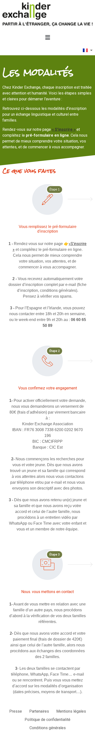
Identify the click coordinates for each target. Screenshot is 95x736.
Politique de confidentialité (47, 719)
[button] (47, 37)
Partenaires (39, 711)
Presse (15, 711)
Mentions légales (71, 711)
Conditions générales (47, 728)
